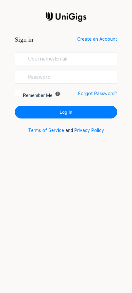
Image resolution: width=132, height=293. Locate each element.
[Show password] (110, 77)
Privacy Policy (89, 130)
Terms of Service (46, 130)
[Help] (58, 94)
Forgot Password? (97, 93)
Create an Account (97, 39)
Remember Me (38, 95)
